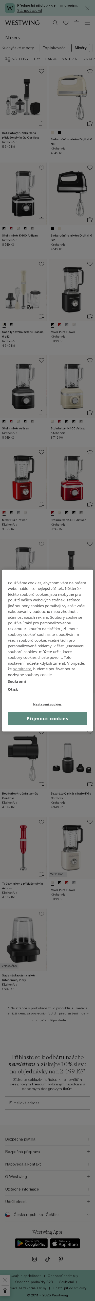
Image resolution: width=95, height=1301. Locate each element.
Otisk (13, 688)
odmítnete (22, 668)
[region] (47, 650)
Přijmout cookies (47, 718)
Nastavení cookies (47, 704)
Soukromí (17, 681)
